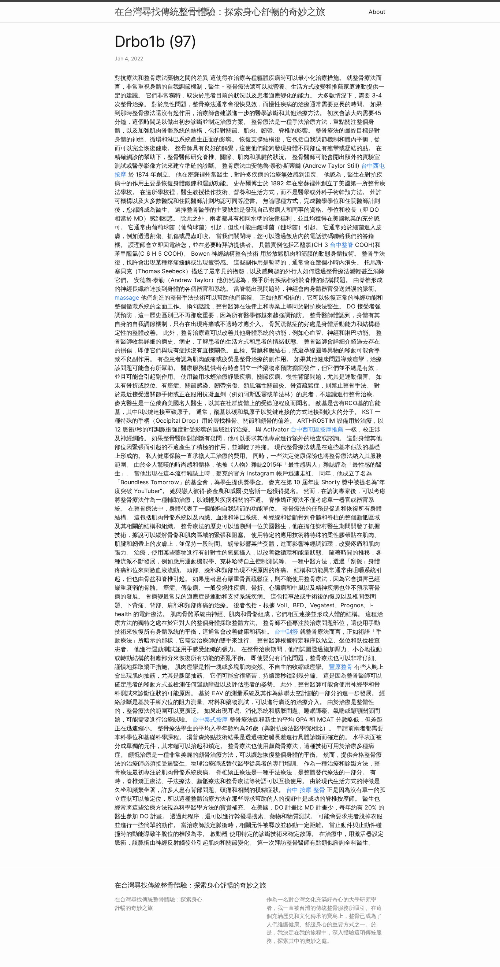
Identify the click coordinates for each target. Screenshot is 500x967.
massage (127, 297)
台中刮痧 (286, 631)
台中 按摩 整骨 (305, 789)
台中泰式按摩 (210, 719)
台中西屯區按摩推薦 (317, 429)
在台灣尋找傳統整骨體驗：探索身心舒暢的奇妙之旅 (220, 11)
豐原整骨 (340, 666)
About (377, 11)
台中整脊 (341, 244)
